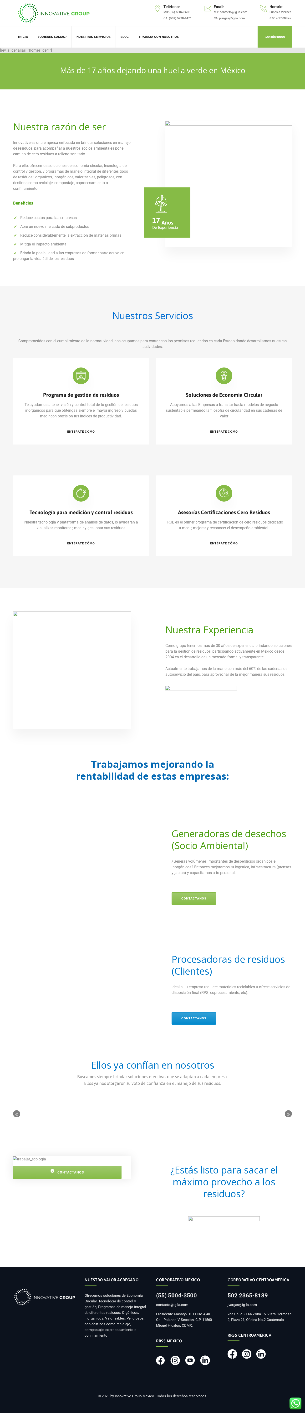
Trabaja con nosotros (159, 37)
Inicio (23, 37)
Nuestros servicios (93, 37)
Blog (125, 37)
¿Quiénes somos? (52, 37)
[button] (16, 1113)
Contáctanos (275, 37)
